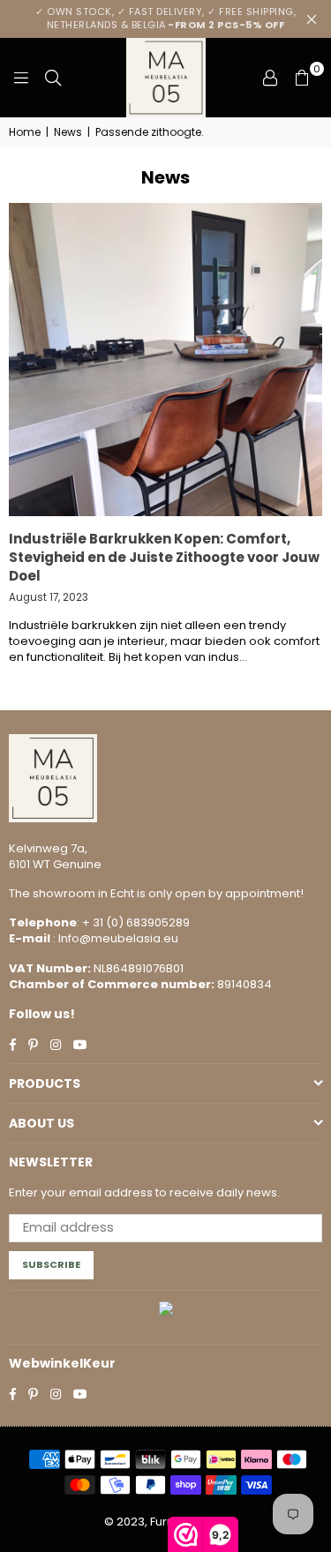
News (68, 132)
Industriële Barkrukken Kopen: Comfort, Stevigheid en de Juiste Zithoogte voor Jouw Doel (164, 557)
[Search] (53, 77)
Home (25, 132)
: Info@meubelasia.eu (114, 938)
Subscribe (51, 1264)
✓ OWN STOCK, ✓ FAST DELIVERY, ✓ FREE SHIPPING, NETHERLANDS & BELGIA (165, 18)
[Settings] (270, 77)
